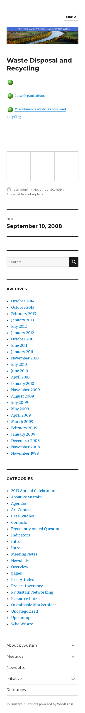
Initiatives (15, 679)
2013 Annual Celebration (33, 490)
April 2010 (20, 377)
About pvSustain (22, 645)
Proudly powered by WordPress (49, 704)
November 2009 (25, 390)
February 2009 (24, 428)
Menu (71, 16)
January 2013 (22, 320)
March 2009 (22, 421)
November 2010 (25, 358)
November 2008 (25, 447)
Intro (15, 541)
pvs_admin (21, 189)
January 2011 (22, 351)
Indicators (20, 535)
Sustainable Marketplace (25, 194)
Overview (19, 567)
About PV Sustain (26, 497)
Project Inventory (27, 586)
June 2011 (19, 345)
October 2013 (22, 307)
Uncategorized (24, 611)
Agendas (19, 503)
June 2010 (19, 371)
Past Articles (22, 579)
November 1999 (25, 453)
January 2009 (23, 434)
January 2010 (22, 383)
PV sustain (14, 704)
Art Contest (21, 509)
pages (16, 573)
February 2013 (23, 313)
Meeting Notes (24, 554)
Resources (16, 690)
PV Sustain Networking (32, 592)
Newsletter (21, 560)
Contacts (19, 522)
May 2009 (20, 409)
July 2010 (19, 364)
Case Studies (22, 516)
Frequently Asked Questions (37, 528)
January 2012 (22, 332)
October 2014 (22, 301)
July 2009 (19, 402)
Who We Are (22, 624)
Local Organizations (30, 96)
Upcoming (20, 617)
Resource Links (25, 598)
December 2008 (25, 440)
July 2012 (19, 326)
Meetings (15, 656)
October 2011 (22, 339)
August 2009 (22, 396)
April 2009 (21, 415)
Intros (16, 548)
